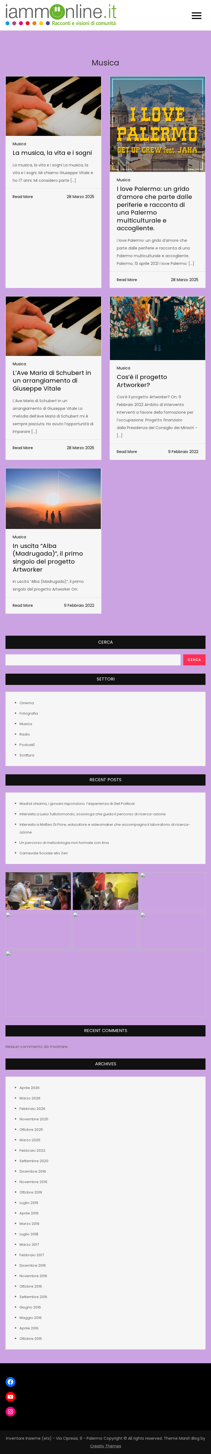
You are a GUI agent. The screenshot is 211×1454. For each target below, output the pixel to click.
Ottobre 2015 (31, 1338)
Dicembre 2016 (33, 1265)
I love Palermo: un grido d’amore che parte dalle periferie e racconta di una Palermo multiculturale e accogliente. (154, 208)
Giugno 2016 (30, 1307)
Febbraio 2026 (32, 1108)
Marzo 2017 (29, 1244)
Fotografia (29, 713)
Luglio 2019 (29, 1202)
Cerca (105, 642)
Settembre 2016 (33, 1296)
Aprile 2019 (29, 1213)
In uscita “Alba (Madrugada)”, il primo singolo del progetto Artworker (48, 558)
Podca (25, 744)
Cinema (27, 703)
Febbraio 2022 (32, 1150)
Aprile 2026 (30, 1087)
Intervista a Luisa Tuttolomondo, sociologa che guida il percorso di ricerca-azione (93, 814)
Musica (19, 144)
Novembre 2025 (34, 1119)
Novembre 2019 (33, 1181)
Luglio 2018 (29, 1234)
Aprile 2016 (29, 1328)
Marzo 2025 (30, 1140)
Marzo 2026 (30, 1098)
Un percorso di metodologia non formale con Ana (64, 842)
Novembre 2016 (33, 1276)
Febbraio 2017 (32, 1255)
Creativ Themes (105, 1446)
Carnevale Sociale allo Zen (44, 853)
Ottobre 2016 (31, 1286)
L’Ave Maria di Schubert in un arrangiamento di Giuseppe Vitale (52, 381)
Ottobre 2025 (31, 1129)
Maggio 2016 (31, 1317)
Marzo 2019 (29, 1223)
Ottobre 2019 (31, 1192)
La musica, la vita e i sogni (52, 153)
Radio (25, 734)
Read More (23, 196)
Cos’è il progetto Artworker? (142, 381)
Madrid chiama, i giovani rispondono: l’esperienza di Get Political (77, 803)
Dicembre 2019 (33, 1171)
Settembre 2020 (34, 1161)
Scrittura (27, 755)
